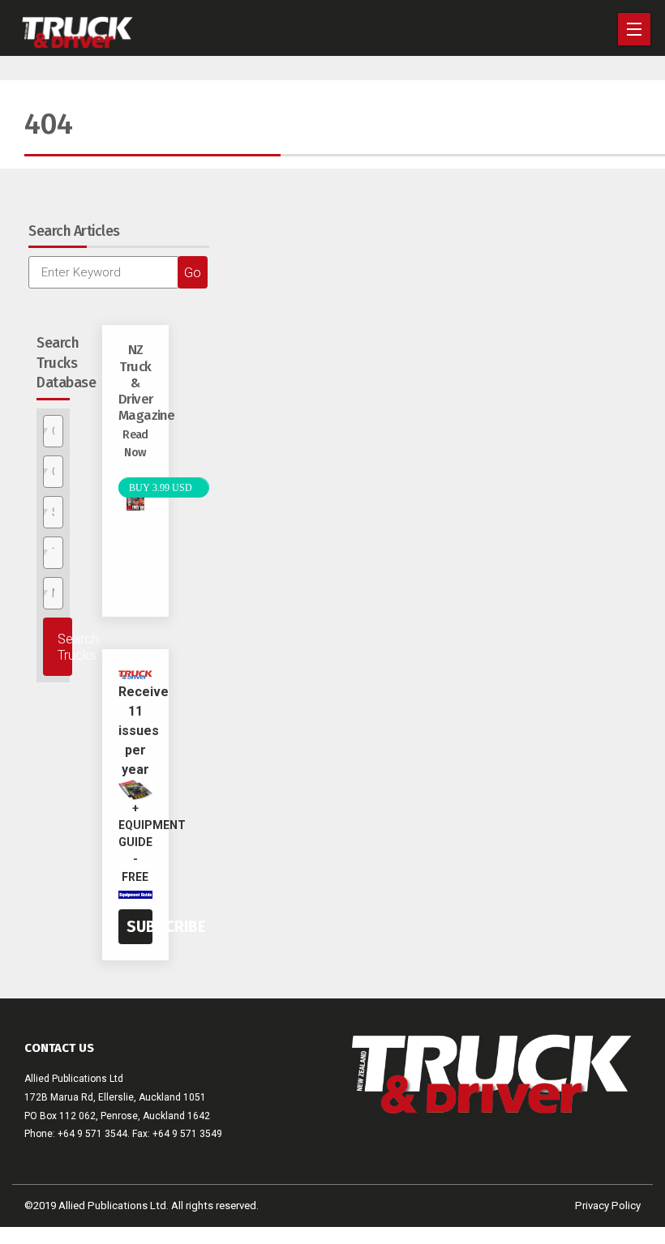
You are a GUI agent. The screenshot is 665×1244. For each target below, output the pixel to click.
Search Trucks (65, 647)
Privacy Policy (608, 1205)
